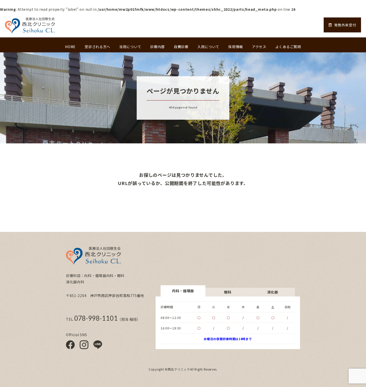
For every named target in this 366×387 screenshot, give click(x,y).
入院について (208, 46)
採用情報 (235, 46)
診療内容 (157, 46)
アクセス (259, 46)
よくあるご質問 (288, 46)
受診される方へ (97, 46)
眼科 (227, 292)
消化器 (272, 292)
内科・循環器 (183, 290)
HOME (70, 46)
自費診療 (181, 46)
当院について (130, 46)
